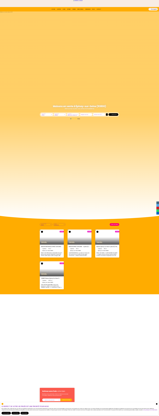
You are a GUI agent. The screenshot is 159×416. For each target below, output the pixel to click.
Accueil (53, 9)
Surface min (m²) (98, 114)
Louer (64, 9)
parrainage (87, 9)
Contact (99, 9)
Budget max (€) (84, 114)
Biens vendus (80, 9)
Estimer (68, 9)
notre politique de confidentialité (150, 410)
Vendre (74, 9)
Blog (93, 9)
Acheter (59, 9)
